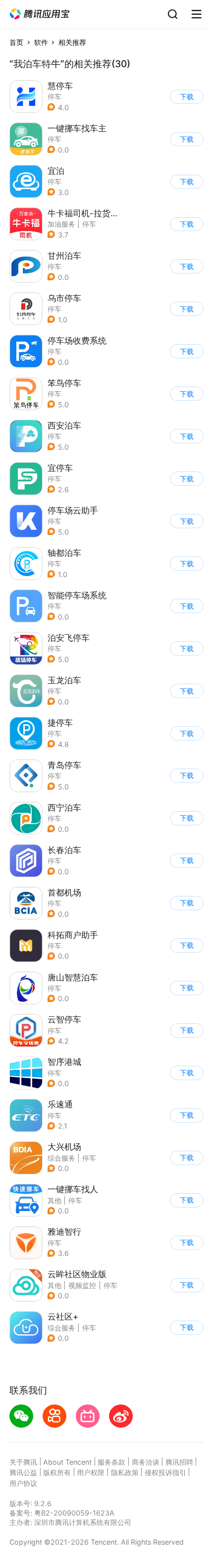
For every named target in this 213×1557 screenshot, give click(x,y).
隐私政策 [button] (125, 1472)
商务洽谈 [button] (146, 1462)
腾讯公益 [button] (23, 1472)
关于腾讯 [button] (23, 1462)
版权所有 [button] (57, 1472)
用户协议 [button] (23, 1483)
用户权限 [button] (91, 1472)
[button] (39, 14)
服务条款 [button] (111, 1462)
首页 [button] (16, 42)
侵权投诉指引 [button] (165, 1472)
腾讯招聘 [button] (179, 1462)
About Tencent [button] (67, 1462)
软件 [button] (41, 42)
